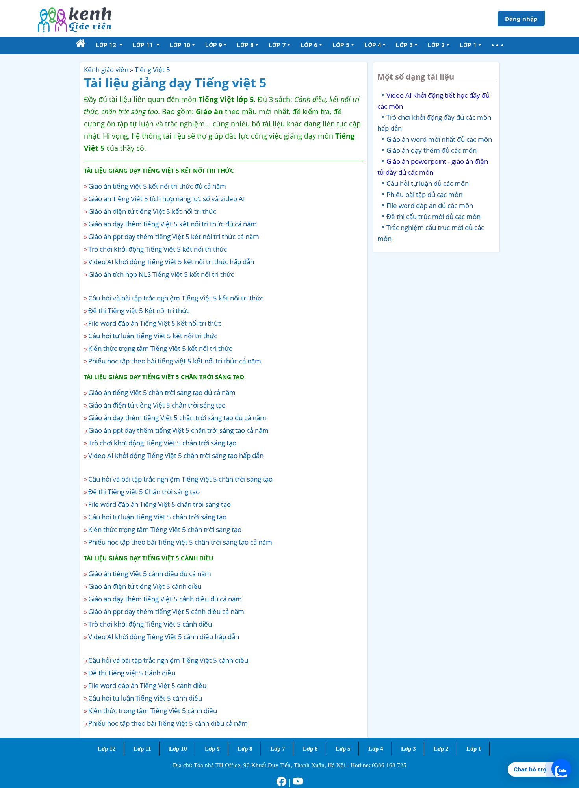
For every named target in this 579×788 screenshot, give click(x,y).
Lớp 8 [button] (245, 45)
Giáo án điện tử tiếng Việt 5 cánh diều (144, 586)
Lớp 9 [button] (213, 45)
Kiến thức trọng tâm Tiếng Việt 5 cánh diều (152, 710)
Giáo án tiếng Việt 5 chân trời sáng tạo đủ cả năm (162, 392)
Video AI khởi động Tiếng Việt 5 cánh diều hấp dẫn (163, 636)
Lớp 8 (245, 748)
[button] (497, 45)
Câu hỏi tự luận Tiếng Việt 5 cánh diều (145, 698)
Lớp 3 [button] (404, 45)
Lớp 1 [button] (468, 45)
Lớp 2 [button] (436, 45)
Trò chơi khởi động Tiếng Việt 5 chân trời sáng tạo (162, 442)
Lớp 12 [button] (107, 45)
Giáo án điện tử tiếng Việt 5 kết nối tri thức (152, 211)
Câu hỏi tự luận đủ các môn (427, 183)
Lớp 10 (178, 748)
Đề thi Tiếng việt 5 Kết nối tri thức (138, 310)
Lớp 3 (408, 748)
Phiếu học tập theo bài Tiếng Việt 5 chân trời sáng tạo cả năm (180, 542)
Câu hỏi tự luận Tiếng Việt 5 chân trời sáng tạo (157, 516)
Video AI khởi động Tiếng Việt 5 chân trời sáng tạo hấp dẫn (176, 455)
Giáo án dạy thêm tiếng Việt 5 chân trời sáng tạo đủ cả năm (177, 417)
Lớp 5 (343, 748)
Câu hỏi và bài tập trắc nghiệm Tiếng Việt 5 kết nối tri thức (175, 297)
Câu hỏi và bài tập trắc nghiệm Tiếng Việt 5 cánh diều (168, 660)
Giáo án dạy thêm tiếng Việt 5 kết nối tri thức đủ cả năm (172, 223)
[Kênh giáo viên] (74, 18)
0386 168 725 (389, 765)
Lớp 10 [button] (180, 45)
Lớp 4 (375, 748)
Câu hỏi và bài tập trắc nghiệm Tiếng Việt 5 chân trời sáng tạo (180, 479)
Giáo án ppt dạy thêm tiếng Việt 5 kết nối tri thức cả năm (173, 236)
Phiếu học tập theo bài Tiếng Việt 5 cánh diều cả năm (168, 723)
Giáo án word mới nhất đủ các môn (439, 139)
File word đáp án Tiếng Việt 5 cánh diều (147, 685)
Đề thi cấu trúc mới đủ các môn (433, 216)
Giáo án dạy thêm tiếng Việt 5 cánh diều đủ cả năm (165, 598)
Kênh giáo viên (106, 69)
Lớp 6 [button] (309, 45)
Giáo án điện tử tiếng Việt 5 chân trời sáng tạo (157, 405)
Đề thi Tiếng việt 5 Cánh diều (131, 672)
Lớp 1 (473, 748)
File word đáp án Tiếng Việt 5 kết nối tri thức (154, 323)
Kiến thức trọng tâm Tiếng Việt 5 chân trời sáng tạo (164, 529)
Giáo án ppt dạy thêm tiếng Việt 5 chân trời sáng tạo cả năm (178, 430)
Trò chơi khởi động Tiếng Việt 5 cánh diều (150, 624)
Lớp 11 (142, 748)
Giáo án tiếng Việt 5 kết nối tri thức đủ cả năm (157, 186)
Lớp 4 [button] (372, 45)
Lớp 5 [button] (340, 45)
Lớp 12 (107, 748)
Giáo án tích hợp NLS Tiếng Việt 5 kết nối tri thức (161, 274)
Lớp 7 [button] (277, 45)
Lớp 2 (441, 748)
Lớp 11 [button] (144, 45)
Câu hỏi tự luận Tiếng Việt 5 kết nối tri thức (152, 335)
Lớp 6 (310, 748)
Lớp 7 (277, 748)
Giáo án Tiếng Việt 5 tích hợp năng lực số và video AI (166, 198)
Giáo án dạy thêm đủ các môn (431, 150)
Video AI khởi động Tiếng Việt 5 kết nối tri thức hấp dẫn (171, 261)
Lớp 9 (212, 748)
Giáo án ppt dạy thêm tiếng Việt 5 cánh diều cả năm (166, 611)
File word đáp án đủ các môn (429, 205)
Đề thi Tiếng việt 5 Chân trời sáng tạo (144, 491)
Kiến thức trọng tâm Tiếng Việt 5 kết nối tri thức (160, 348)
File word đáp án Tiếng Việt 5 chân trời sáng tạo (159, 504)
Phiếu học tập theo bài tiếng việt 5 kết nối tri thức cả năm (174, 360)
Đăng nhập (521, 18)
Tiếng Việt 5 (152, 69)
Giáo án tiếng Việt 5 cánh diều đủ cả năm (149, 573)
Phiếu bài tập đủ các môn (424, 194)
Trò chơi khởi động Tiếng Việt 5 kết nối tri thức (157, 249)
